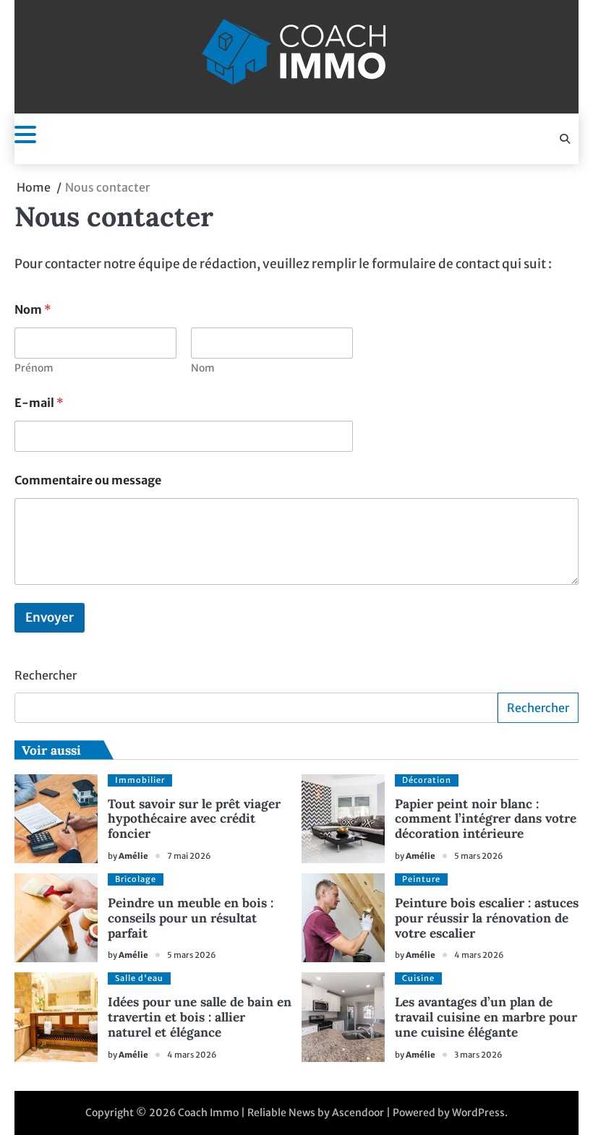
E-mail (39, 403)
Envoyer (49, 617)
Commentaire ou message (87, 480)
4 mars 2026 (479, 955)
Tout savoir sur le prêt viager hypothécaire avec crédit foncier (194, 819)
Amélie (133, 856)
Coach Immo (208, 1112)
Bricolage (135, 879)
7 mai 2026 (189, 856)
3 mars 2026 (478, 1055)
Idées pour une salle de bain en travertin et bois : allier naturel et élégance (199, 1017)
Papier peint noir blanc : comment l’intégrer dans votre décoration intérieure (485, 819)
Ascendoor (358, 1112)
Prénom (34, 368)
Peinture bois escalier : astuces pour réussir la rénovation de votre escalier (487, 918)
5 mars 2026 (478, 856)
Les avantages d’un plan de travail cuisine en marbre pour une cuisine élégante (486, 1017)
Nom (203, 368)
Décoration (426, 780)
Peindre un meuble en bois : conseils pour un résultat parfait (190, 918)
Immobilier (140, 780)
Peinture (421, 879)
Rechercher (45, 675)
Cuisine (418, 978)
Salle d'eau (139, 978)
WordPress (478, 1112)
